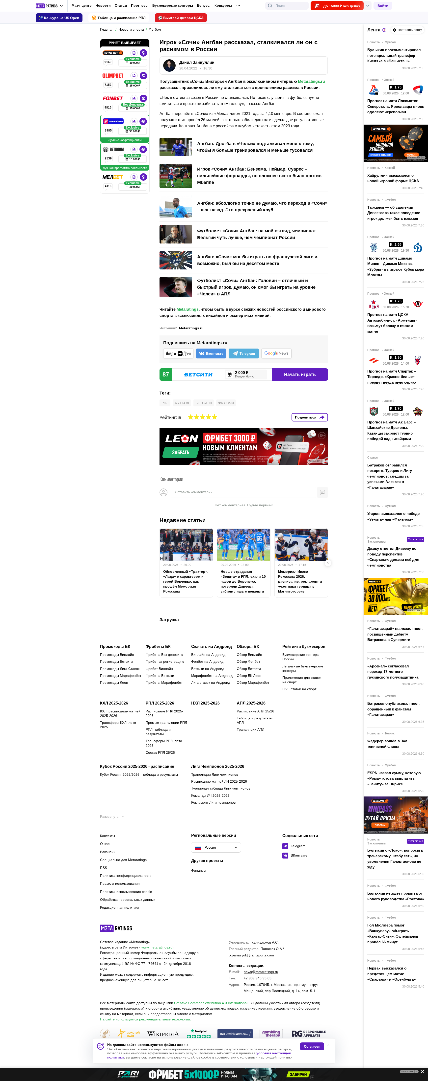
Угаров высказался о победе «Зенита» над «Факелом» (393, 516)
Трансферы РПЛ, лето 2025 (164, 743)
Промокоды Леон (114, 682)
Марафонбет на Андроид (212, 676)
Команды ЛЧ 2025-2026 (210, 795)
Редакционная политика (119, 907)
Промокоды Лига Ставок (119, 669)
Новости (103, 5)
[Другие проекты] (49, 5)
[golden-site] (128, 1034)
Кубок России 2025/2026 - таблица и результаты (139, 774)
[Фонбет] (113, 98)
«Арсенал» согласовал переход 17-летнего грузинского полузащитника (392, 671)
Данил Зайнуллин (196, 62)
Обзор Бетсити (249, 669)
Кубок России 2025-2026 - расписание (137, 767)
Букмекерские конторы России (300, 657)
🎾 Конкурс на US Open (59, 18)
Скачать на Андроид (211, 647)
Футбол (182, 403)
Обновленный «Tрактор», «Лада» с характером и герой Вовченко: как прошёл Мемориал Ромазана (185, 581)
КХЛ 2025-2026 (114, 703)
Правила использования (120, 883)
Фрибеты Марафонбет (164, 682)
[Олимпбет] (113, 75)
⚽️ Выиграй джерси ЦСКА (181, 18)
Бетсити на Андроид (207, 669)
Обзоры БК (248, 647)
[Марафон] (114, 121)
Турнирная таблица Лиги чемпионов (220, 788)
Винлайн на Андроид (208, 655)
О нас (104, 844)
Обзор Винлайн (249, 655)
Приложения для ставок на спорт (301, 680)
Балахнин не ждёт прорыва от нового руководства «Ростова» (395, 896)
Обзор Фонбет (248, 661)
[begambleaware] (235, 1034)
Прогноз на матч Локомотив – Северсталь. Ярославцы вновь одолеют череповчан (395, 106)
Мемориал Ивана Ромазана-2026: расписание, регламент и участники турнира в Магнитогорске (300, 581)
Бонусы (204, 5)
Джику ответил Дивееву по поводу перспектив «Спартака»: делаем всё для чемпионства (393, 556)
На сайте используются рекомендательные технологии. (145, 1019)
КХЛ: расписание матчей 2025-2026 (120, 713)
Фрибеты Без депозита (164, 655)
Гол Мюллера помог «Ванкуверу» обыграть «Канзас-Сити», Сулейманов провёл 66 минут (392, 933)
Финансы (198, 870)
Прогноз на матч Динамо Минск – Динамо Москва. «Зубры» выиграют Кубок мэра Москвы (395, 266)
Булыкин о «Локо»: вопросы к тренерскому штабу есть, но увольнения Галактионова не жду (395, 858)
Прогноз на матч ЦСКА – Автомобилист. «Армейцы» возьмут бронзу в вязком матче (392, 322)
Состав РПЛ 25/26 (160, 752)
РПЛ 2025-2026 (160, 703)
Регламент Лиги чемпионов (213, 802)
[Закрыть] (421, 1073)
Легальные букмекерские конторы (302, 668)
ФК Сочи (226, 403)
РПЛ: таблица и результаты (158, 732)
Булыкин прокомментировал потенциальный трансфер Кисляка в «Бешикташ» (394, 55)
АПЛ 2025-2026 (251, 703)
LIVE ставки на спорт (299, 689)
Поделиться (305, 417)
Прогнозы (139, 5)
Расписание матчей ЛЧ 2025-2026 (219, 781)
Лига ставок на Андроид (210, 682)
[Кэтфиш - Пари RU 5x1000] (214, 1074)
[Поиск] (270, 6)
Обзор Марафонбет (253, 682)
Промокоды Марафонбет (120, 676)
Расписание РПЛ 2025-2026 (164, 713)
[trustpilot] (199, 1034)
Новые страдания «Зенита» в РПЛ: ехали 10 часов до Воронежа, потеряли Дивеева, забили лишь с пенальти (243, 581)
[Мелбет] (113, 177)
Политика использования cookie (126, 892)
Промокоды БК (115, 647)
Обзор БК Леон (249, 676)
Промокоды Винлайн (117, 655)
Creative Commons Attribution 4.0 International (210, 1003)
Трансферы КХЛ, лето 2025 (118, 725)
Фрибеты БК (158, 647)
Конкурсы (223, 5)
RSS (103, 868)
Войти (382, 6)
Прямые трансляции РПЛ (166, 723)
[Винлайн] (113, 53)
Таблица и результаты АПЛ (254, 720)
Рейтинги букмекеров (303, 647)
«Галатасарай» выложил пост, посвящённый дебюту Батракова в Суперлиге (395, 634)
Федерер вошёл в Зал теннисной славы (387, 744)
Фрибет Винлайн (159, 669)
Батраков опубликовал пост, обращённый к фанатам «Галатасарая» (393, 709)
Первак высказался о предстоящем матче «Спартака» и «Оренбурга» (391, 973)
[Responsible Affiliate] (309, 1034)
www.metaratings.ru (156, 947)
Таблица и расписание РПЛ (122, 18)
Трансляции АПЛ (250, 729)
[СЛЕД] (328, 563)
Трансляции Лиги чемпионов (214, 774)
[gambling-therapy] (271, 1034)
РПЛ (164, 403)
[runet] (105, 1034)
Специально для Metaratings (123, 860)
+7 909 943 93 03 (257, 978)
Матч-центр (82, 5)
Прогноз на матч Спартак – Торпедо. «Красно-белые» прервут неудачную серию (391, 376)
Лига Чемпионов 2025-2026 (217, 767)
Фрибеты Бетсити (160, 676)
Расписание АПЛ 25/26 (255, 711)
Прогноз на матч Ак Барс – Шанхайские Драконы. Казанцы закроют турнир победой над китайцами (391, 430)
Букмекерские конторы (172, 5)
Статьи (121, 5)
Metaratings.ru (311, 81)
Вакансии (107, 852)
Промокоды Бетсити (116, 661)
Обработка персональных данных (127, 900)
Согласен (312, 1046)
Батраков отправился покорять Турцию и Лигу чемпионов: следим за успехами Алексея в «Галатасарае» (389, 476)
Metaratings (188, 309)
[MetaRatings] (116, 928)
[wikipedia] (163, 1034)
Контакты (107, 836)
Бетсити (203, 403)
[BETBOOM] (114, 149)
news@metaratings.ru (261, 972)
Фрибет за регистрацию (165, 661)
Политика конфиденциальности (126, 876)
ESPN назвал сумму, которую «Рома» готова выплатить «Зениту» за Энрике (394, 778)
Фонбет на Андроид (207, 661)
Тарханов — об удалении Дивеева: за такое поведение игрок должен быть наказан (393, 213)
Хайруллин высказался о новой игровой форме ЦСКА (393, 178)
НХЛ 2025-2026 (205, 703)
